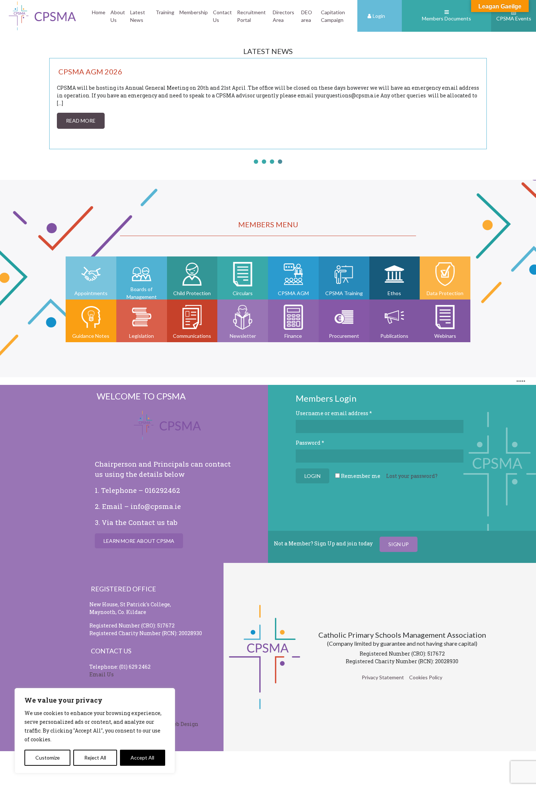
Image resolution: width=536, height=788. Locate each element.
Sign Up (398, 544)
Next (477, 103)
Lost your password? (412, 475)
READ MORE (81, 120)
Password (310, 442)
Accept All (142, 757)
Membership (193, 12)
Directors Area (283, 16)
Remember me (360, 475)
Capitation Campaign (333, 16)
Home (98, 12)
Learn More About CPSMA (139, 541)
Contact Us (222, 16)
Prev (59, 103)
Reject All (95, 757)
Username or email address (334, 413)
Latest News (137, 16)
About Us (117, 16)
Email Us (101, 674)
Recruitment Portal (251, 16)
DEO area (306, 16)
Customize (47, 757)
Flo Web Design (178, 724)
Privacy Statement (383, 677)
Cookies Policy (425, 677)
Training (165, 12)
